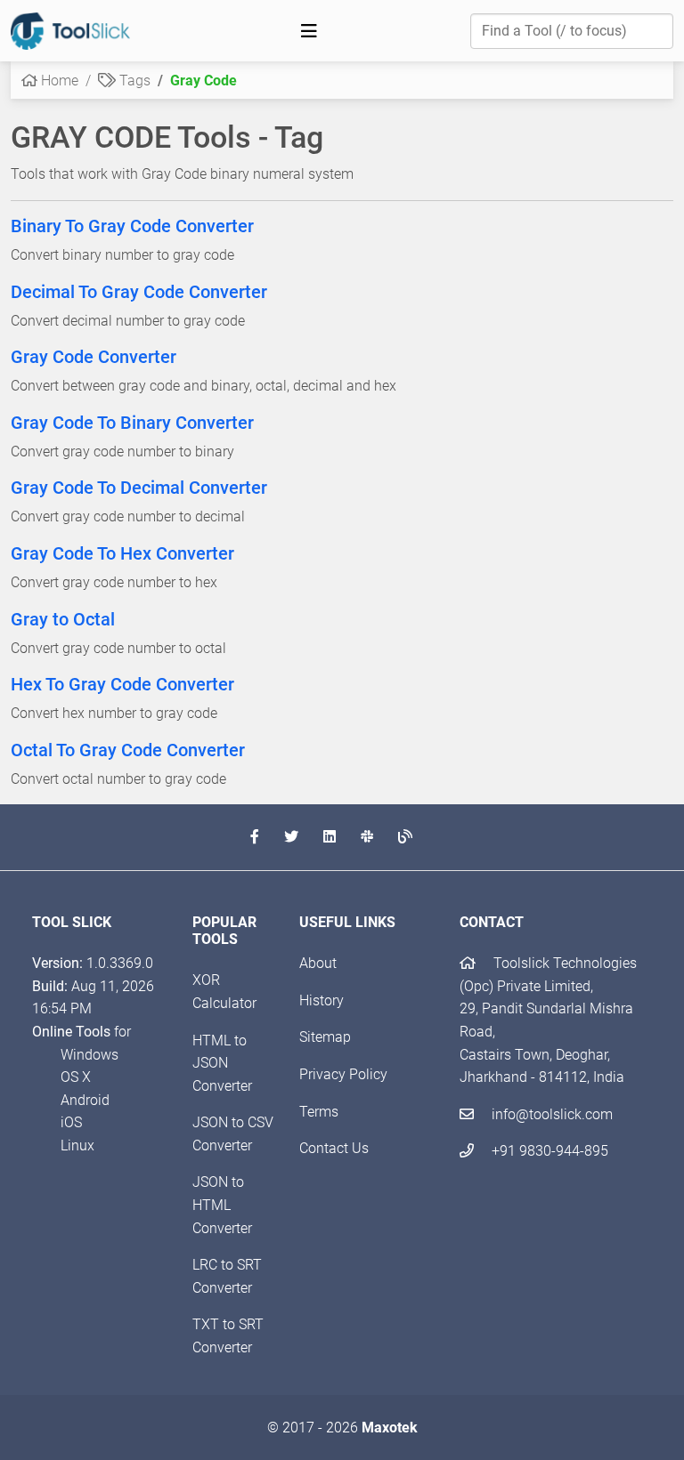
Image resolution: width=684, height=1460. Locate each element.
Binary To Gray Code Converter (132, 226)
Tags (133, 80)
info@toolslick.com (550, 1114)
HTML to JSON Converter (222, 1063)
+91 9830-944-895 (548, 1150)
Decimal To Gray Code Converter (139, 291)
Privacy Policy (343, 1074)
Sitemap (325, 1036)
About (318, 963)
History (321, 1000)
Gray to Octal (63, 619)
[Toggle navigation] (309, 31)
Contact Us (334, 1148)
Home (57, 80)
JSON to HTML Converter (222, 1205)
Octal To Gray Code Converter (128, 750)
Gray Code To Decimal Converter (139, 487)
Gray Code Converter (93, 356)
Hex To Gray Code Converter (122, 684)
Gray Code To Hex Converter (122, 553)
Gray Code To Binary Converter (132, 422)
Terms (318, 1111)
